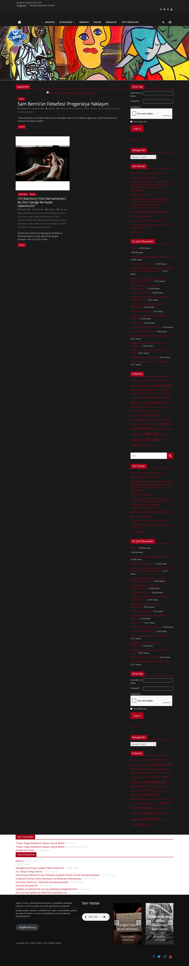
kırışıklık (29, 220)
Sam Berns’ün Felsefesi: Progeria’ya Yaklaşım (63, 104)
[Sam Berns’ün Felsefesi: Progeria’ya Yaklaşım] (71, 93)
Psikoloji (144, 428)
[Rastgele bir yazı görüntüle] (169, 22)
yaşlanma (29, 112)
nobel (166, 419)
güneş (31, 216)
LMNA (99, 108)
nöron (155, 424)
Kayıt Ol (133, 248)
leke (43, 220)
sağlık (30, 223)
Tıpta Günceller (129, 22)
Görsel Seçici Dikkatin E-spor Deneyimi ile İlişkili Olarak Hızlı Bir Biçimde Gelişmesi (58, 875)
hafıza (167, 407)
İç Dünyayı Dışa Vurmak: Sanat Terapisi (147, 220)
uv (58, 223)
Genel (21, 99)
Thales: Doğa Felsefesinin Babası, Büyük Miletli (40, 843)
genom (158, 407)
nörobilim (135, 424)
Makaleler (111, 22)
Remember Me (140, 121)
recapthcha (135, 106)
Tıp (153, 439)
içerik (56, 216)
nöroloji (146, 424)
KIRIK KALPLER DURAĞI (141, 194)
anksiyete (143, 381)
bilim (164, 385)
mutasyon (107, 108)
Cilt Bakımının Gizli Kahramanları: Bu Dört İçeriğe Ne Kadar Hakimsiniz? (42, 202)
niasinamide (22, 223)
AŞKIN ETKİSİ (136, 323)
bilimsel (136, 389)
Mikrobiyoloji (139, 419)
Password (134, 101)
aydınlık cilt (37, 213)
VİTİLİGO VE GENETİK (140, 292)
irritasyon (21, 220)
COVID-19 (162, 393)
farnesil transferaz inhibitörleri (71, 108)
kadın (164, 411)
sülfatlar (53, 223)
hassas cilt (49, 216)
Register (134, 139)
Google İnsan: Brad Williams (127, 927)
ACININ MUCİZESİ (25, 850)
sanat (136, 434)
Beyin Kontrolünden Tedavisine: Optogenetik (150, 335)
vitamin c (24, 227)
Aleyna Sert (39, 209)
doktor (140, 397)
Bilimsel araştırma (152, 389)
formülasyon (23, 216)
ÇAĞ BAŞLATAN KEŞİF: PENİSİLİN (145, 327)
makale (150, 415)
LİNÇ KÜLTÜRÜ (137, 232)
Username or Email (136, 94)
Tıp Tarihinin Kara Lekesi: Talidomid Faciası (149, 361)
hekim (156, 411)
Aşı (167, 380)
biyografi (148, 393)
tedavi (137, 440)
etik (149, 397)
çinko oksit (61, 213)
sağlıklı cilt (38, 223)
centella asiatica (49, 213)
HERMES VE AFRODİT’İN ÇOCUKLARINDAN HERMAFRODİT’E (46, 889)
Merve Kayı (39, 108)
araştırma (156, 380)
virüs (149, 445)
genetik (93, 108)
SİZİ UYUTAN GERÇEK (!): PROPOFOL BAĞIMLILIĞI (41, 892)
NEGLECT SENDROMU (140, 311)
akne (61, 209)
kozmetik (37, 220)
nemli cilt (62, 220)
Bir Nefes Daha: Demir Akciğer (144, 357)
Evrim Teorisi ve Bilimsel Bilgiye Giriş (146, 173)
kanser (135, 415)
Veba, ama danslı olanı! (140, 216)
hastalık (146, 410)
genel (142, 403)
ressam (168, 429)
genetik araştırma (142, 407)
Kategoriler (65, 22)
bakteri (136, 385)
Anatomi (134, 381)
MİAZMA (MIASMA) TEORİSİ (42, 5)
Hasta (134, 411)
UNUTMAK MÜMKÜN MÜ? (142, 331)
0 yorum (51, 108)
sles (44, 223)
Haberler (84, 22)
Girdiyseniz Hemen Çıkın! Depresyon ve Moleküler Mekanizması (48, 878)
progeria (115, 108)
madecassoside (52, 220)
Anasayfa (50, 22)
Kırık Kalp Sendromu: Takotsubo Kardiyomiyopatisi (42, 882)
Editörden (23, 194)
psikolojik (158, 428)
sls (48, 223)
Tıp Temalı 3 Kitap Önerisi (141, 264)
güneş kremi (39, 216)
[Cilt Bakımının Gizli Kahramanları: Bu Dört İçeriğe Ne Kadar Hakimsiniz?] (43, 138)
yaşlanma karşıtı (43, 227)
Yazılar (97, 22)
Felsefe (87, 108)
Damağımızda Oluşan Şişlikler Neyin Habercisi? (151, 256)
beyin (149, 385)
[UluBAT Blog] (19, 22)
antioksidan (27, 213)
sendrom (21, 112)
